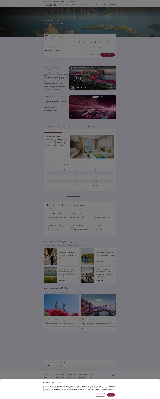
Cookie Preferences (100, 395)
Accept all (110, 395)
